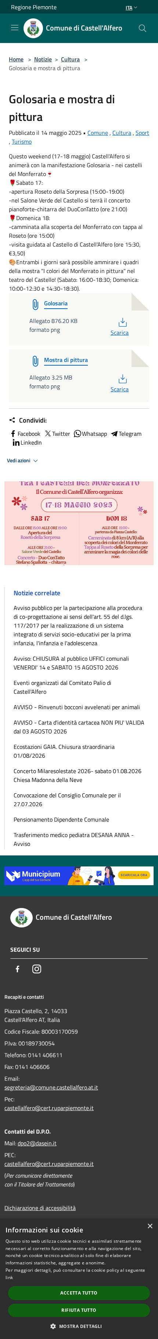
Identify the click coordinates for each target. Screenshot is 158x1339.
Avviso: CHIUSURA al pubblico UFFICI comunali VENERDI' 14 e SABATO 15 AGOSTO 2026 (71, 663)
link (9, 1277)
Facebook (29, 433)
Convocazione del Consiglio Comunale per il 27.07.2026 (67, 799)
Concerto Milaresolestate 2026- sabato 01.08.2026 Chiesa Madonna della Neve (77, 775)
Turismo (22, 141)
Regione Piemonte (34, 7)
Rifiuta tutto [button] (78, 1310)
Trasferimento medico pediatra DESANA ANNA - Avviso (74, 839)
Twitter (61, 433)
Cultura (70, 59)
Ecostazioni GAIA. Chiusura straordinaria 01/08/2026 (64, 751)
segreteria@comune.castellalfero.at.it (51, 1087)
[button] (79, 1326)
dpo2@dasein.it (37, 1143)
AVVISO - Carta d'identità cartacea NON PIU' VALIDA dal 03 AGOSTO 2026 (79, 727)
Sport (142, 132)
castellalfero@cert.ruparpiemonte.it (49, 1107)
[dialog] (79, 1278)
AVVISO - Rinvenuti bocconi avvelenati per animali (77, 707)
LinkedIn (31, 442)
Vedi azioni (19, 460)
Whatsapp (94, 433)
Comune (97, 132)
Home (16, 59)
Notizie (43, 59)
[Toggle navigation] (14, 27)
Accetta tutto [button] (78, 1293)
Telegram (130, 433)
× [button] (149, 1226)
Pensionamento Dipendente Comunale (61, 819)
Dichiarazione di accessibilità (40, 1207)
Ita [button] (129, 7)
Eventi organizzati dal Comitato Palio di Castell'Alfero (62, 687)
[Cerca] (142, 28)
